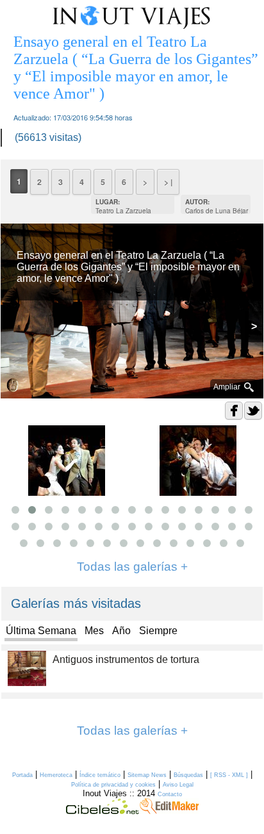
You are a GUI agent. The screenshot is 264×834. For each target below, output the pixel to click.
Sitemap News (147, 775)
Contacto (170, 794)
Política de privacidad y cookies (113, 784)
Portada (22, 775)
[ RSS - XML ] (229, 775)
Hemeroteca (56, 775)
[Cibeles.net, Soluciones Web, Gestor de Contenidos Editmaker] (102, 811)
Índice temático (99, 775)
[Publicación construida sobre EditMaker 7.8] (169, 811)
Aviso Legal (178, 784)
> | (168, 182)
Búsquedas (188, 775)
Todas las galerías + (132, 566)
